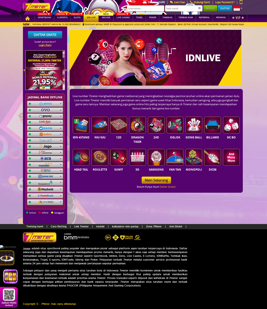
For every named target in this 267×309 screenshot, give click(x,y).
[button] (238, 8)
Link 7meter (81, 226)
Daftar (224, 8)
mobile (100, 226)
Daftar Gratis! (168, 186)
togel (139, 17)
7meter (26, 248)
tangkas (167, 17)
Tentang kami (34, 226)
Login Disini (45, 45)
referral (204, 17)
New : (27, 24)
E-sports (62, 17)
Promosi (221, 17)
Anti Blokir (175, 226)
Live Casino (123, 17)
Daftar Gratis (45, 35)
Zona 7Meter (154, 226)
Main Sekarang (156, 180)
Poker (152, 17)
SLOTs (76, 17)
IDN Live (91, 17)
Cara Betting (59, 226)
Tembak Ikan (186, 17)
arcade (106, 17)
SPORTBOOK (44, 17)
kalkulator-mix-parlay (125, 226)
